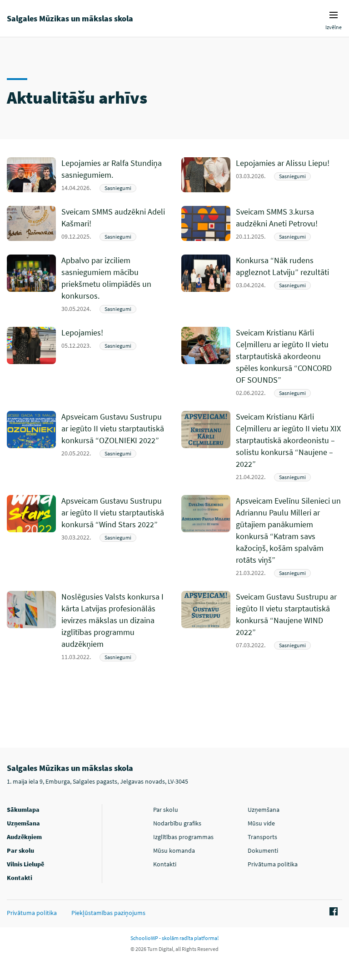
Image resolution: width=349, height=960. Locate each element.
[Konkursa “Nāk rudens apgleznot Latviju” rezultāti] (289, 284)
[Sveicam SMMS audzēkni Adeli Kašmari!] (114, 223)
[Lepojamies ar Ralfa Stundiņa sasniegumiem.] (114, 174)
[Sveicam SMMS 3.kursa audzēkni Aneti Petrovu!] (289, 223)
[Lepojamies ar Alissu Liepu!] (289, 174)
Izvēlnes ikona (333, 15)
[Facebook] (332, 912)
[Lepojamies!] (114, 362)
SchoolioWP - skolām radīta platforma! (174, 938)
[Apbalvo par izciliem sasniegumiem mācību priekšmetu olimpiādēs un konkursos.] (114, 284)
